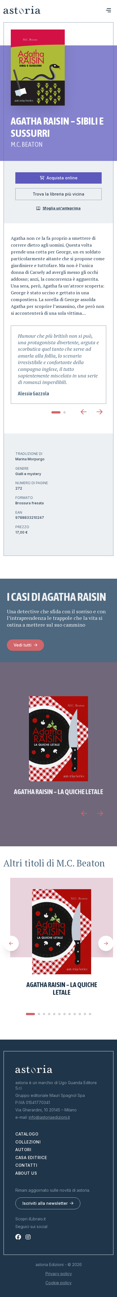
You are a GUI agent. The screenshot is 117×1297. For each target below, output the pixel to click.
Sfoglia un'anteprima (62, 208)
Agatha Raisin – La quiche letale (58, 792)
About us (26, 1173)
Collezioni (28, 1141)
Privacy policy (58, 1273)
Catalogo (26, 1134)
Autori (23, 1149)
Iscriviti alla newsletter (45, 1203)
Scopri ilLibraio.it (30, 1218)
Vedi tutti (23, 645)
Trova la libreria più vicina (58, 194)
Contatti (26, 1165)
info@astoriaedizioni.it (49, 1117)
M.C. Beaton (27, 144)
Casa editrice (31, 1157)
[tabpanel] (58, 365)
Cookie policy (58, 1282)
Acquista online (62, 177)
